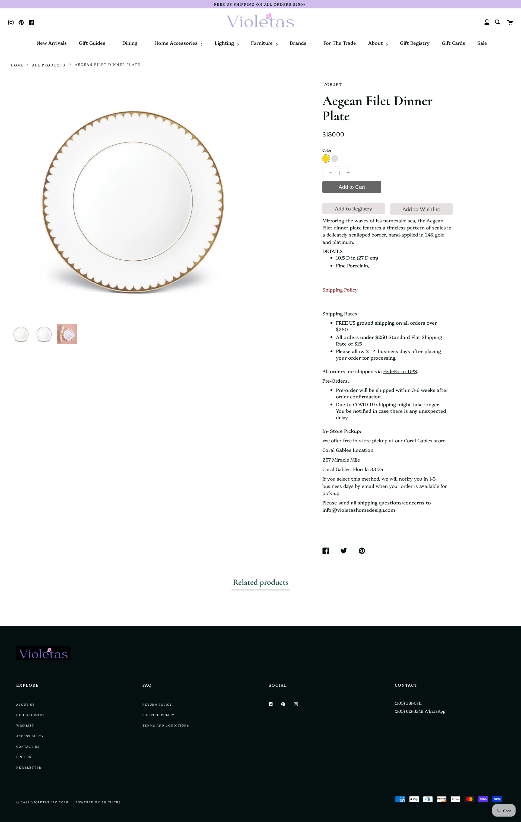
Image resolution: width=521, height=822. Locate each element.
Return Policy (157, 704)
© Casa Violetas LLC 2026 (42, 802)
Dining (130, 42)
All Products (48, 64)
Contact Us (28, 746)
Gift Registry (415, 42)
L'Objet (332, 84)
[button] (329, 173)
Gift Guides (93, 42)
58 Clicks (111, 802)
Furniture (262, 42)
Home (17, 64)
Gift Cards (453, 42)
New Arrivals (52, 42)
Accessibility (30, 736)
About (376, 42)
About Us (25, 704)
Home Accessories (176, 42)
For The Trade (339, 42)
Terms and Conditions (165, 725)
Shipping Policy (340, 289)
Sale (482, 42)
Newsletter (29, 767)
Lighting (225, 42)
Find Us (23, 757)
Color (327, 150)
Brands (299, 42)
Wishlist (25, 725)
